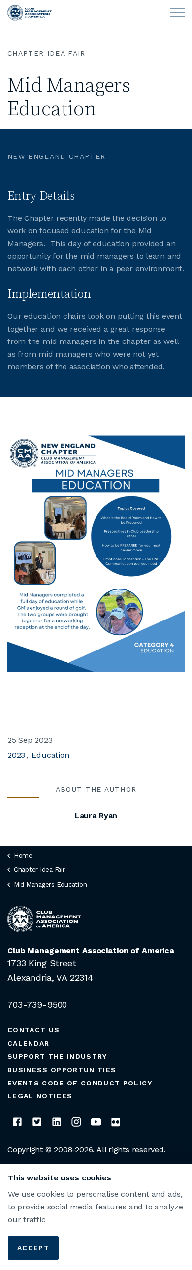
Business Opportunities (61, 1070)
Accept (33, 1248)
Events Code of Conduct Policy (79, 1083)
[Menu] (177, 13)
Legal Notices (39, 1096)
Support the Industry (57, 1056)
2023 (16, 755)
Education (50, 755)
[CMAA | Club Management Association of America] (29, 13)
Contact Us (33, 1030)
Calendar (28, 1043)
